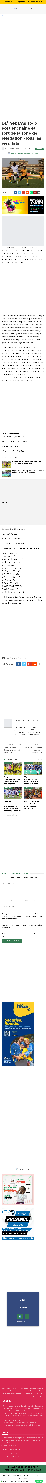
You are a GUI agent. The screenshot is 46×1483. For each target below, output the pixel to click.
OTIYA (25, 1479)
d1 (20, 658)
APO (22, 1470)
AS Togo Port (14, 658)
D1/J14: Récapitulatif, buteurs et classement (33, 750)
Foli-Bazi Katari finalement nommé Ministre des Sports (12, 750)
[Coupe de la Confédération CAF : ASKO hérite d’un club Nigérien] (6, 464)
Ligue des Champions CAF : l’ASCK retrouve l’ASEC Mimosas (28, 472)
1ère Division (40, 148)
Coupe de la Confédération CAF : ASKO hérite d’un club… (27, 463)
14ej (8, 658)
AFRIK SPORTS (11, 1470)
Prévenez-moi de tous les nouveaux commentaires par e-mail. (22, 926)
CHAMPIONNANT (33, 1470)
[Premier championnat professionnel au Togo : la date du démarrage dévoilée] (13, 793)
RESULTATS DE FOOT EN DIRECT (23, 1467)
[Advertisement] (23, 47)
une (25, 658)
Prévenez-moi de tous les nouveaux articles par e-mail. (22, 935)
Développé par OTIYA (23, 1321)
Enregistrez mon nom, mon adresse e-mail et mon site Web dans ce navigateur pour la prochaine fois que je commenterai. (22, 916)
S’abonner (39, 1481)
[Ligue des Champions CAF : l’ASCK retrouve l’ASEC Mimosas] (6, 473)
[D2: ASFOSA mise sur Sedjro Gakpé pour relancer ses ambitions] (33, 793)
